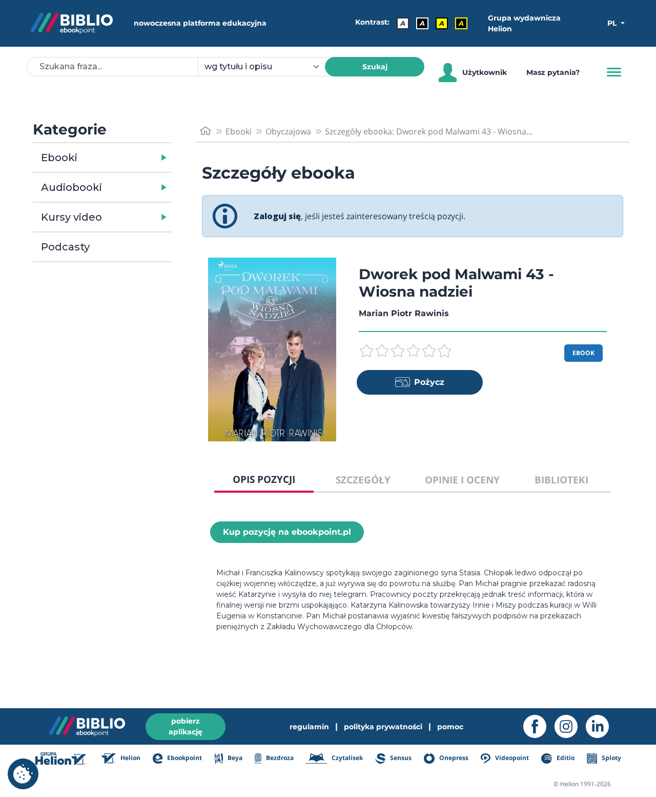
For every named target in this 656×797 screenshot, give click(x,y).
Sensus (400, 757)
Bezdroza (279, 757)
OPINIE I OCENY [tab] (462, 480)
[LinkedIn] (601, 726)
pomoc (450, 726)
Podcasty (65, 247)
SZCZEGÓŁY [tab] (363, 480)
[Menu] (614, 72)
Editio (564, 757)
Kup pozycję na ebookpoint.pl (287, 532)
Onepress (453, 757)
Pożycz (429, 382)
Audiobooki (71, 187)
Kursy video (71, 217)
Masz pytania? (553, 72)
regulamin (309, 726)
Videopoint (511, 757)
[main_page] (205, 131)
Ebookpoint (184, 757)
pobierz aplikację (185, 726)
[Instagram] (570, 726)
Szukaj (374, 66)
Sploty (610, 757)
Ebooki (59, 157)
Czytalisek (346, 757)
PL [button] (613, 23)
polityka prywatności (383, 726)
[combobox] (267, 66)
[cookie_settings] (23, 774)
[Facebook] (539, 726)
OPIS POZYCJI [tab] (264, 479)
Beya (234, 757)
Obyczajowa (288, 131)
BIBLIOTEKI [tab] (561, 480)
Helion (129, 757)
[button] (128, 157)
